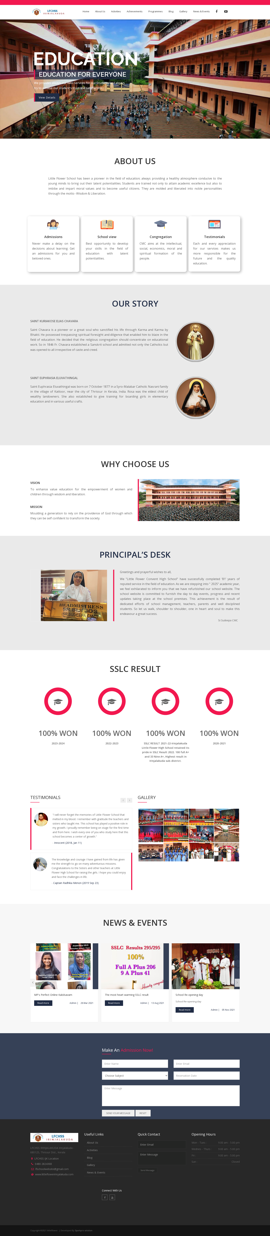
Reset (143, 1095)
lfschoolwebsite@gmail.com (52, 1151)
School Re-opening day (189, 977)
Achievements (135, 11)
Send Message (147, 1152)
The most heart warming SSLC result (127, 977)
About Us (100, 11)
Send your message (118, 1095)
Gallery (183, 11)
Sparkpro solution (83, 1213)
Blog (171, 11)
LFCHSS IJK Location (46, 1141)
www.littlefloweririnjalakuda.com (54, 1157)
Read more (43, 985)
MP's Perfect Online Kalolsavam (53, 977)
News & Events (201, 11)
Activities (116, 11)
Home (86, 11)
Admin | (74, 985)
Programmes (155, 11)
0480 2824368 (43, 1146)
